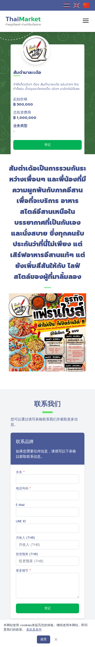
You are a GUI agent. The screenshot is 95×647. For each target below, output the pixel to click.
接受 (43, 639)
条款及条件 (34, 629)
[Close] (56, 639)
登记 (47, 144)
